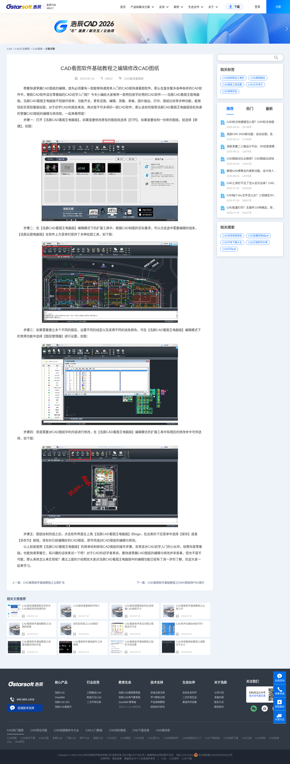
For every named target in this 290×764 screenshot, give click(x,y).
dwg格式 (19, 741)
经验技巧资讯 (158, 707)
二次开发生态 (189, 697)
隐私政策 (117, 758)
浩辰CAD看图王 (63, 707)
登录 (257, 6)
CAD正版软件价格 (258, 242)
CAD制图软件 (171, 738)
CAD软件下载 (28, 738)
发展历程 (219, 697)
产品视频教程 (158, 702)
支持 (162, 6)
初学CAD (61, 107)
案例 (177, 6)
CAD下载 (187, 758)
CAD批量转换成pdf (258, 235)
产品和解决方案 (141, 6)
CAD (9, 49)
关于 (211, 6)
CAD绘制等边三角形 (233, 78)
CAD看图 (37, 49)
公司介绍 (219, 692)
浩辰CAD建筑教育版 (129, 692)
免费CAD (57, 738)
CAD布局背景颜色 (232, 235)
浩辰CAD (60, 692)
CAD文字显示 (255, 84)
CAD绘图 (274, 738)
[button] (142, 39)
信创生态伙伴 (189, 692)
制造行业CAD (94, 697)
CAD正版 (44, 738)
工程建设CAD (94, 692)
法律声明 (105, 758)
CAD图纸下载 (231, 738)
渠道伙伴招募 (189, 702)
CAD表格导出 (230, 91)
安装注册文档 (158, 692)
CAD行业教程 (22, 49)
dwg (9, 741)
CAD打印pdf (229, 249)
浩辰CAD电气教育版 (129, 697)
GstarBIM (60, 697)
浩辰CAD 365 (62, 702)
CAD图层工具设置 (232, 84)
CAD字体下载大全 (232, 242)
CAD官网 (260, 738)
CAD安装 (139, 738)
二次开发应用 (94, 702)
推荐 (230, 109)
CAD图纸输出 (258, 78)
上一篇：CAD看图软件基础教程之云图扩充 (38, 582)
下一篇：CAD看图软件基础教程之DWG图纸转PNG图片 (171, 582)
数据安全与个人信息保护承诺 (139, 758)
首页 (123, 6)
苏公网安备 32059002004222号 (215, 755)
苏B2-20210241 (184, 755)
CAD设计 (112, 738)
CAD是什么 (154, 738)
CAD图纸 (49, 88)
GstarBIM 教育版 (127, 702)
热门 (249, 109)
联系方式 (219, 702)
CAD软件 (174, 758)
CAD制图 (12, 738)
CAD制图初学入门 (191, 738)
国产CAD (85, 738)
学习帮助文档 (158, 697)
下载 (237, 6)
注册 (278, 6)
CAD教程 (125, 738)
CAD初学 (71, 94)
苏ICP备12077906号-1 (134, 755)
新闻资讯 (219, 707)
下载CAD (71, 738)
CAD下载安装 (212, 738)
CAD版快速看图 (133, 78)
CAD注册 (247, 738)
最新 (269, 109)
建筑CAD (98, 738)
